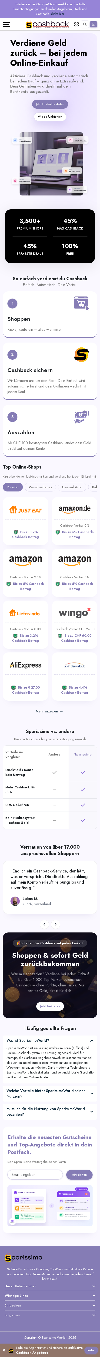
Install (91, 1350)
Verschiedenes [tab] (40, 487)
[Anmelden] (93, 24)
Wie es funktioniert (50, 117)
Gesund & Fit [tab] (72, 487)
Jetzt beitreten (50, 1006)
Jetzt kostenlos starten (50, 104)
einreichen (79, 1175)
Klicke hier (57, 14)
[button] (44, 924)
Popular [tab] (13, 487)
